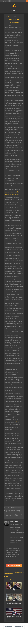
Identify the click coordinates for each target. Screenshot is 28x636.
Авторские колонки (17, 507)
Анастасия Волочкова (10, 510)
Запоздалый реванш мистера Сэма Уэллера (8, 575)
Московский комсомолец (11, 194)
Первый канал (12, 514)
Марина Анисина (9, 511)
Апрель (8, 16)
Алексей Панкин (14, 521)
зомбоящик (17, 510)
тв (12, 515)
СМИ (11, 515)
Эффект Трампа (14, 590)
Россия (19, 514)
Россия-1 (8, 515)
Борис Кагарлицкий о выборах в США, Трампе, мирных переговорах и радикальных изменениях (14, 618)
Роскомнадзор (15, 421)
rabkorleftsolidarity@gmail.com (14, 628)
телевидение (16, 515)
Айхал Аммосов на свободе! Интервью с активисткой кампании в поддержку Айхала (14, 603)
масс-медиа (16, 511)
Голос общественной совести (19, 573)
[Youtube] (3, 1)
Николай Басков (14, 512)
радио (16, 514)
